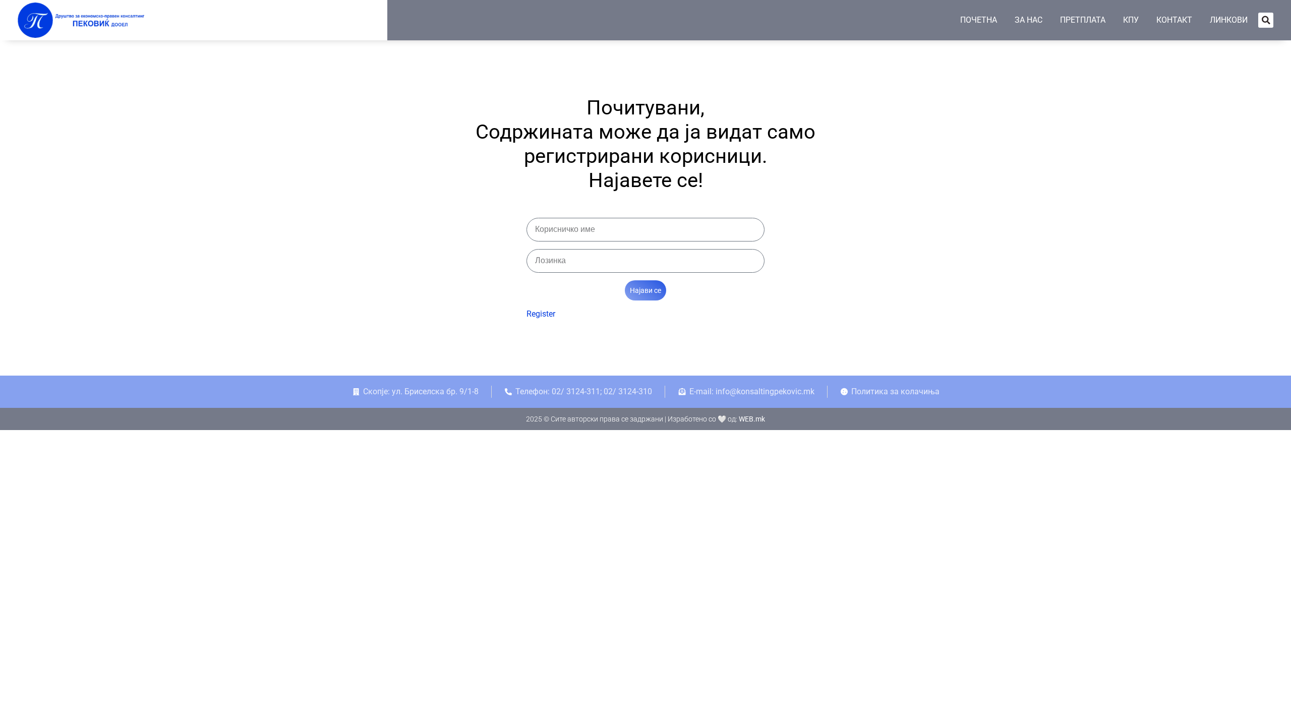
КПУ (1131, 20)
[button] (1265, 20)
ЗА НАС (1028, 20)
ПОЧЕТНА (978, 20)
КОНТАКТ (1174, 20)
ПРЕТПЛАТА (1082, 20)
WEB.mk (752, 419)
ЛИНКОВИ (1229, 20)
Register (540, 314)
